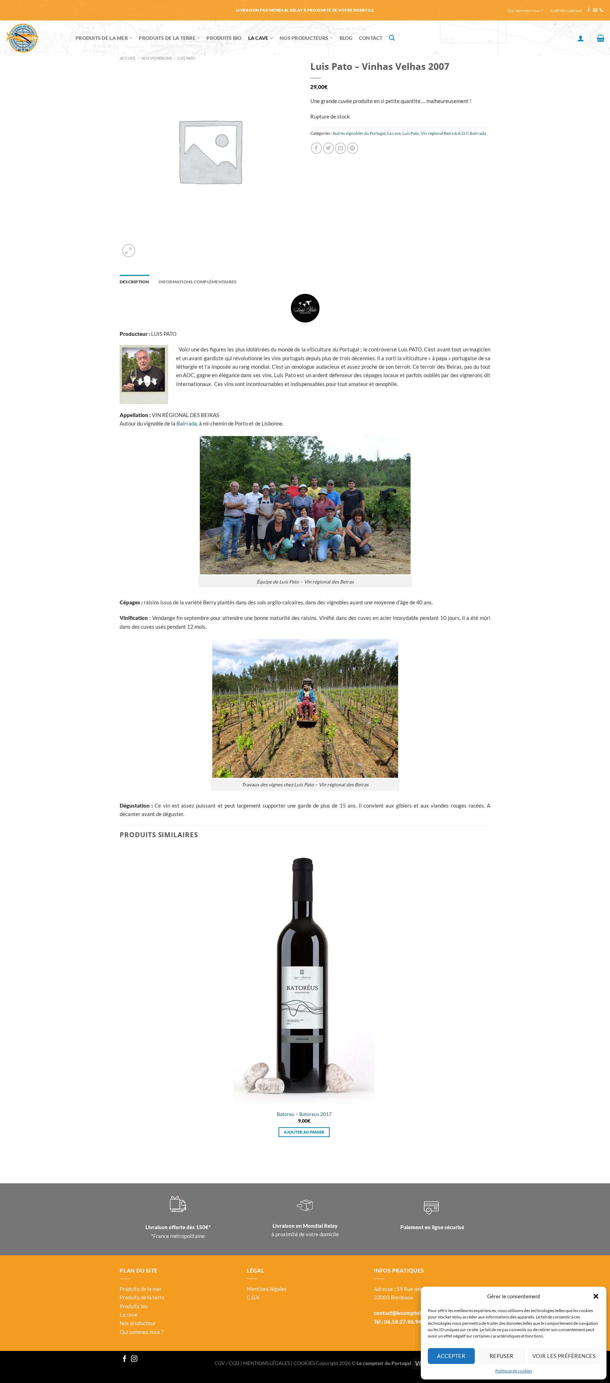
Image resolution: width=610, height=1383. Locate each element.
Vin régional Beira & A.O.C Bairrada (453, 133)
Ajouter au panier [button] (304, 1132)
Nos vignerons (156, 58)
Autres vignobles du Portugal (359, 133)
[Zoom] (128, 250)
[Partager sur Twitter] (328, 148)
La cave (258, 38)
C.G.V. (253, 1297)
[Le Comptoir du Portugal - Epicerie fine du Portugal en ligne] (35, 38)
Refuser (502, 1356)
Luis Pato (186, 58)
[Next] (144, 247)
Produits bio (134, 1306)
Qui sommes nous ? (525, 10)
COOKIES (304, 1363)
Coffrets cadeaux (566, 10)
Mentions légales (267, 1289)
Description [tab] (134, 281)
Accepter (451, 1356)
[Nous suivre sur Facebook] (589, 10)
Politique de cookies (513, 1370)
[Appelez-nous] (601, 10)
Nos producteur (138, 1323)
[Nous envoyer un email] (595, 10)
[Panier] (601, 38)
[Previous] (122, 1160)
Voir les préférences (564, 1356)
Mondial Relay (320, 1225)
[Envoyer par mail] (340, 148)
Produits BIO (224, 38)
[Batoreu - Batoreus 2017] (304, 977)
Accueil (128, 58)
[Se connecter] (580, 38)
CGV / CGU (227, 1363)
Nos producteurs (304, 38)
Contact (371, 38)
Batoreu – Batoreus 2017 (304, 1114)
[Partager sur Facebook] (316, 148)
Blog (346, 38)
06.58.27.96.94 (402, 1321)
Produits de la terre (167, 38)
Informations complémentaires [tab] (198, 281)
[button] (595, 1296)
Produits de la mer (102, 38)
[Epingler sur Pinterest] (352, 148)
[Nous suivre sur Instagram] (134, 1359)
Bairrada (187, 423)
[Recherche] (392, 38)
